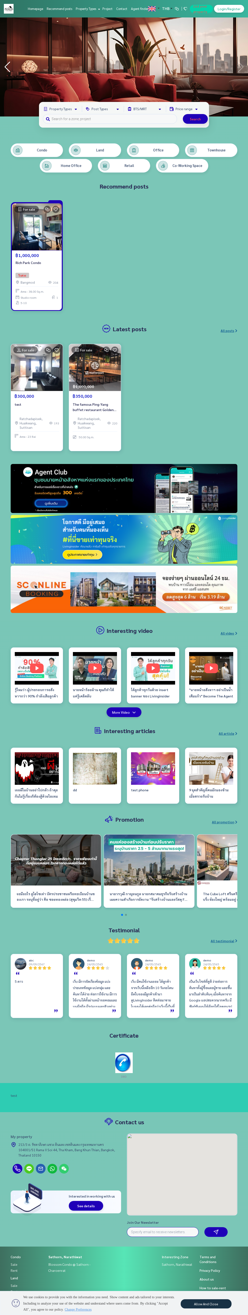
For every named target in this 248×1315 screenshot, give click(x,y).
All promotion (223, 822)
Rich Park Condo (28, 262)
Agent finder (139, 9)
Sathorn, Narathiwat (65, 1257)
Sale (14, 1264)
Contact (121, 9)
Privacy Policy (210, 1270)
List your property (200, 9)
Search (195, 119)
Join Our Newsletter (143, 1222)
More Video (121, 712)
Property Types (86, 9)
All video (227, 633)
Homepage (35, 9)
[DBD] (124, 1062)
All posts (227, 330)
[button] (241, 67)
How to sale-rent (213, 1288)
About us (207, 1279)
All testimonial (222, 941)
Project (107, 9)
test (18, 404)
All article (226, 733)
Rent (14, 1270)
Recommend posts (59, 9)
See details (86, 1206)
